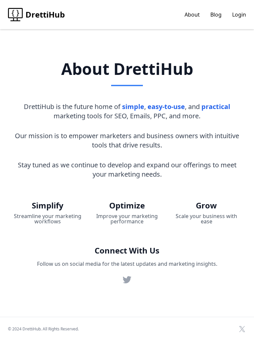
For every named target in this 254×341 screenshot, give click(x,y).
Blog (216, 14)
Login (239, 14)
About (192, 14)
